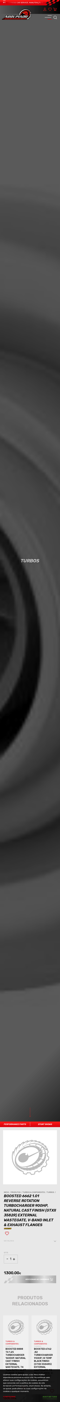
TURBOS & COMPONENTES (12, 1342)
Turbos (51, 1192)
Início (7, 1192)
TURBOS (9, 1346)
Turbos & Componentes (35, 1192)
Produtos (17, 1192)
